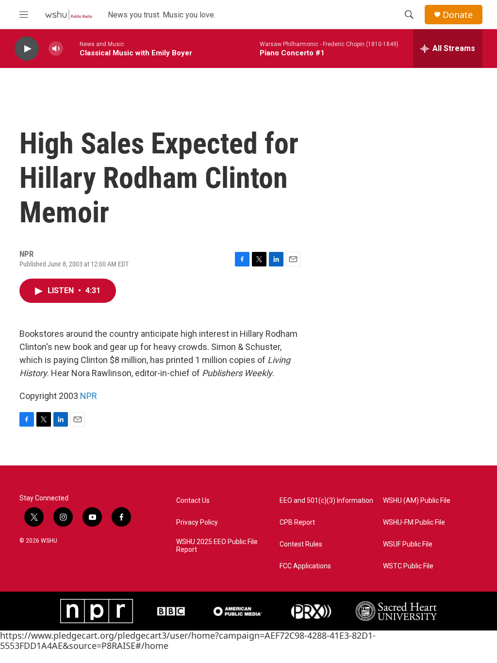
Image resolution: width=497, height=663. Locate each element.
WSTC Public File (408, 566)
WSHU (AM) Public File (416, 500)
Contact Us (193, 500)
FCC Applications (305, 566)
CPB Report (297, 522)
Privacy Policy (197, 522)
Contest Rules (301, 544)
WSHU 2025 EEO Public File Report (217, 545)
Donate (458, 15)
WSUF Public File (407, 544)
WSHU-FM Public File (414, 522)
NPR (88, 396)
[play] (26, 48)
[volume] (56, 49)
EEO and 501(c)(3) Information (326, 500)
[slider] (71, 48)
